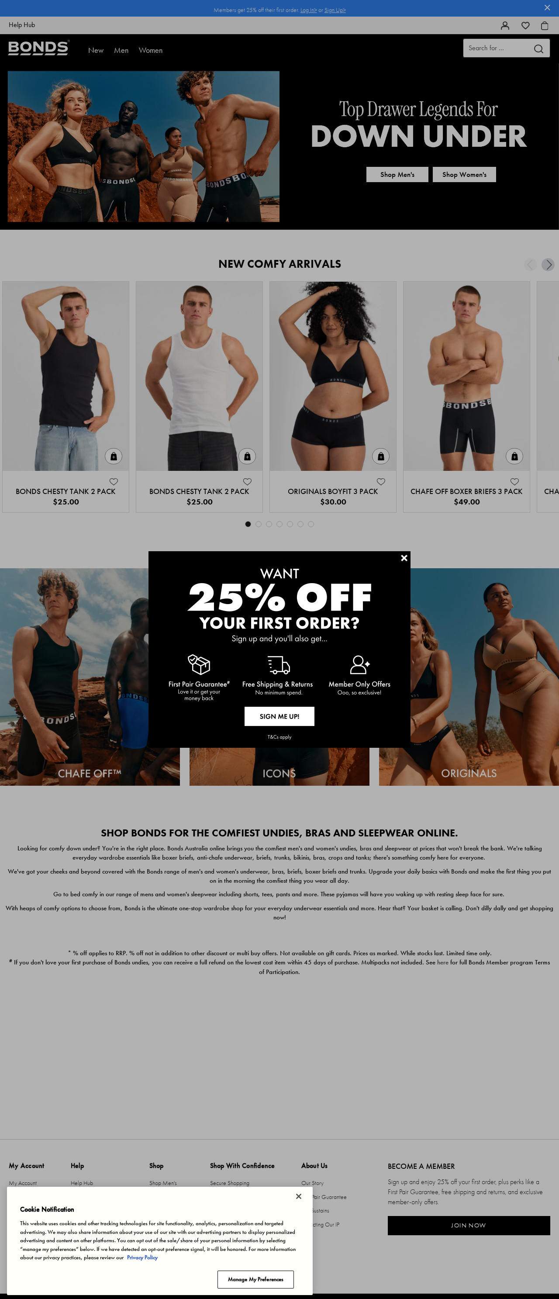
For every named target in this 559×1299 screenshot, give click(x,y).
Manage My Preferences (256, 1279)
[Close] (298, 1196)
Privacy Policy (142, 1257)
